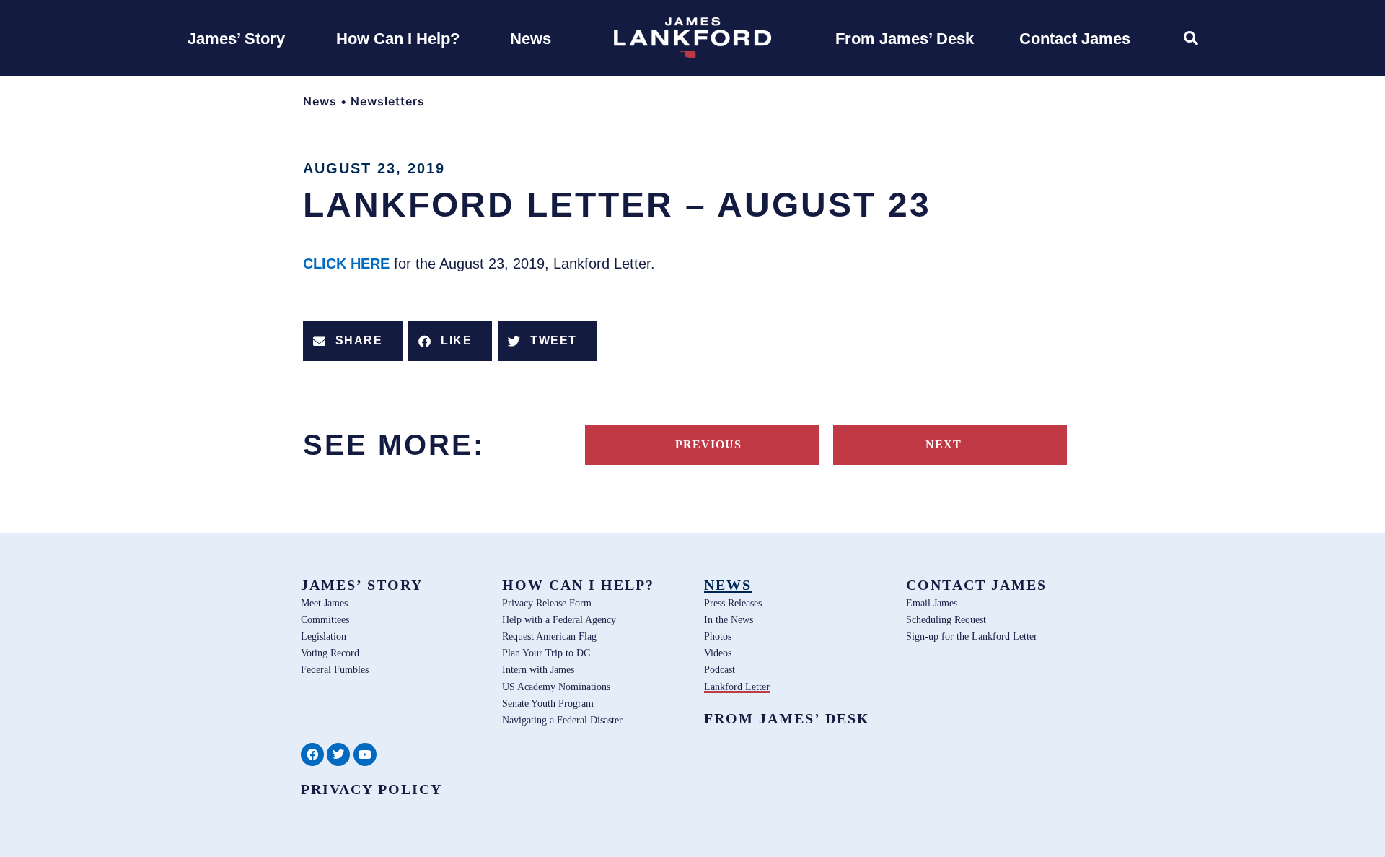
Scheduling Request (946, 619)
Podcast (719, 669)
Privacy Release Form (547, 603)
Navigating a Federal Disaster (562, 720)
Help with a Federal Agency (559, 619)
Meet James (324, 603)
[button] (353, 341)
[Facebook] (312, 754)
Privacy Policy (371, 789)
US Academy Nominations (556, 686)
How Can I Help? (578, 585)
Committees (325, 619)
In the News (728, 619)
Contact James (976, 585)
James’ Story (362, 585)
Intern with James (538, 669)
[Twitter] (338, 754)
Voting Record (330, 652)
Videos (717, 652)
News (320, 101)
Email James (931, 603)
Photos (717, 636)
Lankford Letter (737, 686)
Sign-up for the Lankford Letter (971, 636)
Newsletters (388, 101)
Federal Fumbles (335, 669)
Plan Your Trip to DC (546, 652)
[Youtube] (365, 754)
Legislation (323, 636)
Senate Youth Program (548, 703)
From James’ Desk (787, 718)
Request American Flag (549, 636)
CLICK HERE (348, 263)
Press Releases (733, 603)
